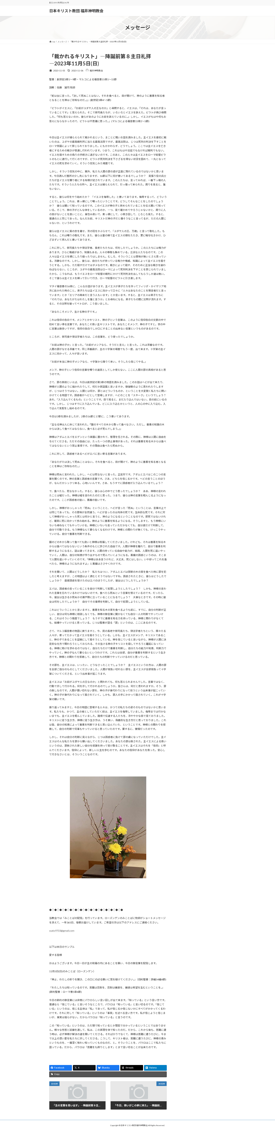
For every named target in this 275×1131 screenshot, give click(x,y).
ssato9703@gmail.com (61, 930)
